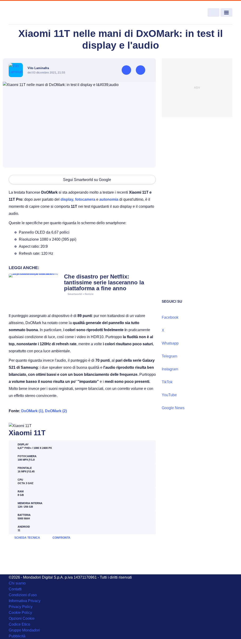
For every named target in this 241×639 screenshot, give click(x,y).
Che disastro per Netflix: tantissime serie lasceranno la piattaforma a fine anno (104, 282)
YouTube (169, 395)
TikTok (167, 382)
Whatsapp (170, 343)
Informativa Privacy (24, 601)
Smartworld (75, 294)
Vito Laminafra (38, 68)
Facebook (170, 317)
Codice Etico (19, 624)
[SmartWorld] (31, 12)
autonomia (108, 199)
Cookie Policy (20, 613)
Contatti (15, 589)
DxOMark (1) (32, 411)
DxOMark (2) (56, 411)
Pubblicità (17, 636)
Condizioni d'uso (23, 595)
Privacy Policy (20, 607)
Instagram (170, 369)
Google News (173, 408)
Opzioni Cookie (22, 618)
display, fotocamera (77, 199)
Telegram (169, 356)
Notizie (89, 294)
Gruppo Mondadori (24, 630)
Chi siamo (17, 583)
